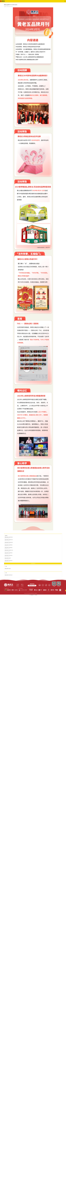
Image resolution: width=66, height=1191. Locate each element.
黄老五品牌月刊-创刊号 (8, 568)
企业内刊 (5, 6)
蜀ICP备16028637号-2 (40, 593)
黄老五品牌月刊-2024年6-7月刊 (9, 550)
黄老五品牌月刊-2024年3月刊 (8, 555)
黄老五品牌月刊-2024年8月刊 (8, 547)
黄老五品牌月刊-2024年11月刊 (9, 539)
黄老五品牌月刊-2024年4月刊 (8, 560)
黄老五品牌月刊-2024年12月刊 (9, 537)
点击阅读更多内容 (33, 563)
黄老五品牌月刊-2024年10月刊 (9, 542)
